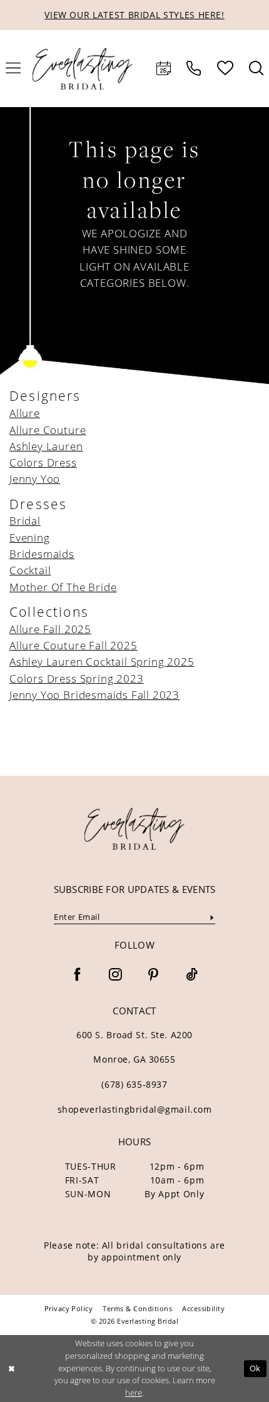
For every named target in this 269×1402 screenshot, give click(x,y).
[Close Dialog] (12, 1369)
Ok (255, 1368)
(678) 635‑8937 (134, 1084)
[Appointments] (164, 68)
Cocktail (30, 570)
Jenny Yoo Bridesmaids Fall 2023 (94, 695)
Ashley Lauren (46, 446)
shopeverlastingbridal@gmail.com (135, 1109)
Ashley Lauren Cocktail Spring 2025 (102, 661)
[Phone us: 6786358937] (194, 68)
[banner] (134, 829)
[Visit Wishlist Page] (225, 68)
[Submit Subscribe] (212, 917)
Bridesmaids (41, 554)
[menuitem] (164, 68)
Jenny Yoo (34, 479)
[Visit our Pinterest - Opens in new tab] (153, 975)
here (133, 1392)
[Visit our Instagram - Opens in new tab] (115, 975)
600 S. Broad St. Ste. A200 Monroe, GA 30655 (134, 1047)
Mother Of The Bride (62, 587)
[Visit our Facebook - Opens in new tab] (77, 975)
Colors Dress (43, 462)
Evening (29, 537)
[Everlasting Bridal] (83, 69)
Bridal (25, 520)
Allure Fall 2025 (50, 629)
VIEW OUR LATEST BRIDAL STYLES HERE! (134, 15)
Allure (24, 413)
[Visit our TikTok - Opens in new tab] (192, 975)
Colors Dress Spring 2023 (76, 678)
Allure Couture (47, 430)
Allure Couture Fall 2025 (73, 645)
